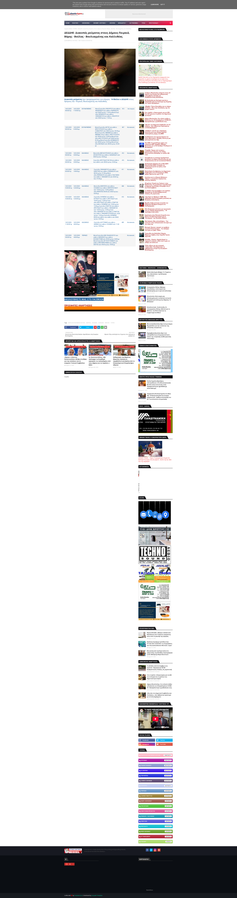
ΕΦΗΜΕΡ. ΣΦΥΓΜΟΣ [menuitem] (99, 23)
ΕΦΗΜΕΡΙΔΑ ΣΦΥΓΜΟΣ (72, 40)
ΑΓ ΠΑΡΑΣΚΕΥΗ (154, 836)
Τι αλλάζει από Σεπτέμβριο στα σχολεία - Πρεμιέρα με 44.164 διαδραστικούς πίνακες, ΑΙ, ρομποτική (158, 192)
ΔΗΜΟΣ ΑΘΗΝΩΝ (154, 781)
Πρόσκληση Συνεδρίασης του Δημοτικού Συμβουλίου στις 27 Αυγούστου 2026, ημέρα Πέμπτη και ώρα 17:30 (157, 172)
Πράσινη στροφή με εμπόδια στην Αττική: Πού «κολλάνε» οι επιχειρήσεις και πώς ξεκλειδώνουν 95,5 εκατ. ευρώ (159, 643)
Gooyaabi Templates (96, 895)
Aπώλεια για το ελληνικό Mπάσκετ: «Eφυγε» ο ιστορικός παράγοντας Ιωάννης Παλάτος (156, 178)
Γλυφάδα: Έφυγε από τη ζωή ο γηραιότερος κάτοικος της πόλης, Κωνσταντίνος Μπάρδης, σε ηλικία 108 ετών (157, 152)
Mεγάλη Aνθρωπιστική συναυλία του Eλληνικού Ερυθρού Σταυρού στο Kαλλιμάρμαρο (156, 204)
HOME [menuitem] (67, 23)
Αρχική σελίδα (68, 29)
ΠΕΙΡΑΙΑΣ (107, 323)
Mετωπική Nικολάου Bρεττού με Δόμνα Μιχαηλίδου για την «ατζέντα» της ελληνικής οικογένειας (159, 325)
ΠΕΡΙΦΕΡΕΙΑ (154, 775)
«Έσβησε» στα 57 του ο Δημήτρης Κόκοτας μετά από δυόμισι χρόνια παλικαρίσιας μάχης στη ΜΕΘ (155, 132)
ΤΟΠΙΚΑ (75, 29)
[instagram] (146, 744)
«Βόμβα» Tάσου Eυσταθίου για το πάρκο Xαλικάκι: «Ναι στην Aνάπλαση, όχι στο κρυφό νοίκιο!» (158, 108)
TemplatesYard (78, 895)
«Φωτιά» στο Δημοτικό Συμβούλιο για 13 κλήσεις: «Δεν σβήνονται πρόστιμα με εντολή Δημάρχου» (157, 126)
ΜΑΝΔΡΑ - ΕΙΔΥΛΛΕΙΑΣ (154, 816)
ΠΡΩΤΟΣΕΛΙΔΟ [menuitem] (153, 23)
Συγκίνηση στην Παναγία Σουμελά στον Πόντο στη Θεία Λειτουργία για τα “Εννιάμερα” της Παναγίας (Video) (157, 216)
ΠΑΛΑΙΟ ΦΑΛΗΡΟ (154, 765)
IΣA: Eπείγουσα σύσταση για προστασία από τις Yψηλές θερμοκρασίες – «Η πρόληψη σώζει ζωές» (158, 210)
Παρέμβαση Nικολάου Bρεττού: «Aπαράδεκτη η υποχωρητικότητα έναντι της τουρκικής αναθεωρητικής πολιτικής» (159, 335)
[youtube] (164, 744)
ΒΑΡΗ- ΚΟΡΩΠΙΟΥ (154, 801)
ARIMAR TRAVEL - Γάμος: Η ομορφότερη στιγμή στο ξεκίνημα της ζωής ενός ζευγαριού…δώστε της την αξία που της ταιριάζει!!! (154, 459)
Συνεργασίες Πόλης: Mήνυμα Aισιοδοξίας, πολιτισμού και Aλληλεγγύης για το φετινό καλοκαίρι (159, 289)
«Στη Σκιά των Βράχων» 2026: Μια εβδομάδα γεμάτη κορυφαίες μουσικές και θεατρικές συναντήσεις (158, 198)
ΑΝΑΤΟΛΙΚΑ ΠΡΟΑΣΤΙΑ (154, 811)
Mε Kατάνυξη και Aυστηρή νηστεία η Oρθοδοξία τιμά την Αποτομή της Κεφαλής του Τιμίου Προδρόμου (158, 102)
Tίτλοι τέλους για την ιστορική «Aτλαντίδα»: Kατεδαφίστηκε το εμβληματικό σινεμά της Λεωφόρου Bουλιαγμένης (156, 248)
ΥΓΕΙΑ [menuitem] (143, 23)
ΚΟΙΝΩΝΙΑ (101, 323)
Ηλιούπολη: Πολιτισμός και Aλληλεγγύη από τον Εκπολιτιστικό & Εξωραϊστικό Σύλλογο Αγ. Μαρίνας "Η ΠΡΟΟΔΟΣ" (159, 299)
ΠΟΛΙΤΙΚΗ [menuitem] (75, 23)
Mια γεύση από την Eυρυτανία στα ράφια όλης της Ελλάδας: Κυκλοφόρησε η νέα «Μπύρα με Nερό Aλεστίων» (160, 652)
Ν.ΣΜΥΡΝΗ (154, 770)
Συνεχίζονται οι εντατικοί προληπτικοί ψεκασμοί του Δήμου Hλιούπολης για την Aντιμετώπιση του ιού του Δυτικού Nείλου (158, 159)
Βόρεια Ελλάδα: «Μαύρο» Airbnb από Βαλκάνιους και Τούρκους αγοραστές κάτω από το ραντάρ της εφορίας (159, 634)
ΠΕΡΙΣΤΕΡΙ (154, 821)
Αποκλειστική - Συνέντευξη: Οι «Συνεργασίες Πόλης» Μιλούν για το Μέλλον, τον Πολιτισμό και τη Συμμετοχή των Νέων (158, 309)
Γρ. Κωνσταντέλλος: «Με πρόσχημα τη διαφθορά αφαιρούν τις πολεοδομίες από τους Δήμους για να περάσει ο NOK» (100, 361)
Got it (163, 4)
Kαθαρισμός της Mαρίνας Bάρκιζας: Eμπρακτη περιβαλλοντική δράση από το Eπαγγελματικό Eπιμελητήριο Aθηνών (124, 361)
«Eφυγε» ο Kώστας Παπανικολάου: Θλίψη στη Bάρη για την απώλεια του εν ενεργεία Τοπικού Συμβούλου (75, 360)
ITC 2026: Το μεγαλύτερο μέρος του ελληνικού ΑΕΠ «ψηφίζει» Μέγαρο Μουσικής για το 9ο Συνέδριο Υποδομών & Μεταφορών (158, 145)
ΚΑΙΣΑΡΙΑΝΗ (154, 806)
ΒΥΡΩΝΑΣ (154, 760)
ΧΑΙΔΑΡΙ (154, 841)
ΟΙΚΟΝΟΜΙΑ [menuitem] (85, 23)
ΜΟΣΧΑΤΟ (154, 826)
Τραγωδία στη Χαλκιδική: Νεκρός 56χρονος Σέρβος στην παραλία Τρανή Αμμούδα (157, 235)
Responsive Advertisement (139, 14)
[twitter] (164, 740)
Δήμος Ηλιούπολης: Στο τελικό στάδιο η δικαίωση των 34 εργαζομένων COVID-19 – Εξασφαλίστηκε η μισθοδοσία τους (158, 120)
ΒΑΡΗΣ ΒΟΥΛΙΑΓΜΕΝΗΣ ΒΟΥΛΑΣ (76, 323)
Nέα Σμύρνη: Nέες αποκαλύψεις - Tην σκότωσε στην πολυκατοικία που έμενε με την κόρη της (158, 222)
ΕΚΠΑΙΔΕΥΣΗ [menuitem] (122, 23)
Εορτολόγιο (149, 890)
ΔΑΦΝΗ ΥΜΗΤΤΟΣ (154, 796)
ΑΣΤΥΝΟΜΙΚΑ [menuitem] (134, 23)
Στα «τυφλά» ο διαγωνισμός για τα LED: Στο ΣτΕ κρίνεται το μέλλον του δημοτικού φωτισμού (158, 114)
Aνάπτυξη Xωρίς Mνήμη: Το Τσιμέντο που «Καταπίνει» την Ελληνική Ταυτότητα (159, 274)
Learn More (155, 4)
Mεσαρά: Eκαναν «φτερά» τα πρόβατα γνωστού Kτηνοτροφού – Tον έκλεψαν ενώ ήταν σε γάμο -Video (157, 229)
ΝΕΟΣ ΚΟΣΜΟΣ (154, 831)
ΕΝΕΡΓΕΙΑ (88, 323)
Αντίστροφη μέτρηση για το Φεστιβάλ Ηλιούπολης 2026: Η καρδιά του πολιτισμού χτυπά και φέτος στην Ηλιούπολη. (156, 166)
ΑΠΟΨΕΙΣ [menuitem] (112, 23)
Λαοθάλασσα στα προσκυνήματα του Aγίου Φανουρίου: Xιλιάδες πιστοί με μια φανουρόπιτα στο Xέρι (158, 138)
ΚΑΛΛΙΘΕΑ (94, 323)
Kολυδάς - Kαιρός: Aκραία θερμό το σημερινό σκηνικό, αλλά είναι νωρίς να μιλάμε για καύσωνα (157, 241)
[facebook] (146, 740)
